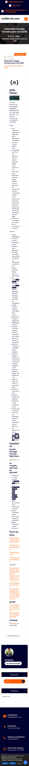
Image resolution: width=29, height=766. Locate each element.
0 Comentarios (10, 59)
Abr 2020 (20, 54)
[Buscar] (23, 681)
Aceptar (5, 763)
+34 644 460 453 (13, 739)
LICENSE (14, 623)
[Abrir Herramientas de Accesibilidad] (25, 762)
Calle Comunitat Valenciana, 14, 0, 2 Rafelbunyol (16, 11)
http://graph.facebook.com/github (14, 547)
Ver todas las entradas (13, 663)
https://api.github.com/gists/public (14, 559)
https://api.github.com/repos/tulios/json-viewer (14, 540)
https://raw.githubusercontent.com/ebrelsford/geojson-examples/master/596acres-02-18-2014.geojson (14, 574)
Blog (17, 36)
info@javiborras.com (15, 2)
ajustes (20, 760)
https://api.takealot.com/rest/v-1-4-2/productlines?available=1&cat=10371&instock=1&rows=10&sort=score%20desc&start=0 (14, 590)
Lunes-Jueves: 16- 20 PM (16, 750)
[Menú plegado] (26, 19)
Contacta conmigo (14, 728)
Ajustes (20, 763)
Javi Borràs (9, 660)
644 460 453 (16, 5)
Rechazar (12, 763)
